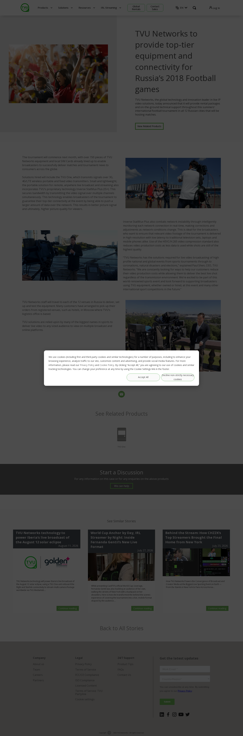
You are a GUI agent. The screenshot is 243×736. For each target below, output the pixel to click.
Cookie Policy (107, 364)
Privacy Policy (87, 364)
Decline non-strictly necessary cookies (178, 377)
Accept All (143, 377)
